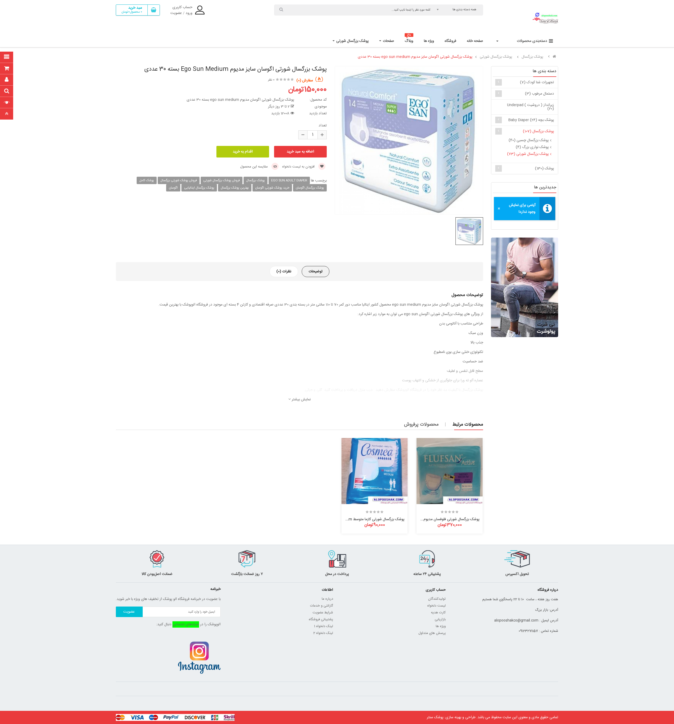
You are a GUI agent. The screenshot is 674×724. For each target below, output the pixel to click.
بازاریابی (440, 619)
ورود (189, 13)
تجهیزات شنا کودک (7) (537, 82)
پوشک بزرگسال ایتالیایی (199, 187)
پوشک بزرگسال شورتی (496, 57)
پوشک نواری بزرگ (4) (532, 147)
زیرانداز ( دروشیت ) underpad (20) (530, 107)
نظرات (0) (283, 271)
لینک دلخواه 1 (323, 626)
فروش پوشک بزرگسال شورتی (221, 180)
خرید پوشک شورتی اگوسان (272, 187)
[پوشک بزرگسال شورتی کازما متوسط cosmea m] (374, 471)
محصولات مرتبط (467, 425)
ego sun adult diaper (289, 180)
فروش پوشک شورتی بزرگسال (178, 180)
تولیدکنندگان (437, 599)
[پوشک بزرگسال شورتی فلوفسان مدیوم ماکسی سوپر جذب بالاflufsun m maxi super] (450, 471)
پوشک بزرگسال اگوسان (310, 187)
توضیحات (316, 271)
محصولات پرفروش (421, 425)
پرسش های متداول (432, 633)
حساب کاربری (182, 7)
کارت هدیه (438, 612)
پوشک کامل (146, 180)
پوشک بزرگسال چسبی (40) (529, 140)
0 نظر (271, 79)
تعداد (323, 125)
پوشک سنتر (435, 717)
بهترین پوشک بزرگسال (235, 187)
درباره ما (327, 599)
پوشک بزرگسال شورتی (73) (528, 154)
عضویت (176, 13)
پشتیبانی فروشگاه (321, 619)
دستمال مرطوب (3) (539, 94)
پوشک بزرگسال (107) (538, 131)
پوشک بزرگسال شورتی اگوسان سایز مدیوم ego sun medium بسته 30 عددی (415, 57)
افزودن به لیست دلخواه (299, 167)
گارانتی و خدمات (321, 606)
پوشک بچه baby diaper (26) (531, 120)
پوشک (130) (544, 168)
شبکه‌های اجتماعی (185, 624)
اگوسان (173, 187)
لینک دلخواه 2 (323, 633)
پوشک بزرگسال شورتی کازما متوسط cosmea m (368, 519)
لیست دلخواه (436, 606)
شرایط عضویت (323, 612)
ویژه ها (441, 626)
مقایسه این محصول (254, 167)
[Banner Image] (524, 287)
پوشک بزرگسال (532, 57)
